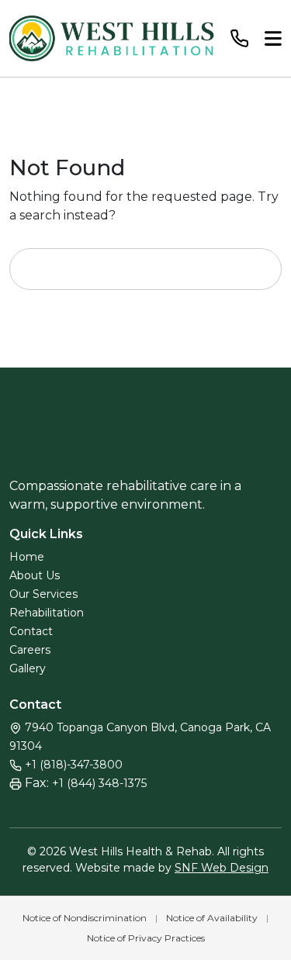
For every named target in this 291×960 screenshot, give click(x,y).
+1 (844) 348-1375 (99, 783)
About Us (34, 575)
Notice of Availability (212, 918)
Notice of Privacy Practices (146, 938)
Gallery (27, 668)
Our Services (43, 594)
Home (26, 557)
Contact (31, 631)
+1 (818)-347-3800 (74, 765)
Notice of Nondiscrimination (85, 918)
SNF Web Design (221, 868)
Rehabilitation (46, 613)
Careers (29, 650)
